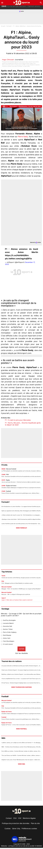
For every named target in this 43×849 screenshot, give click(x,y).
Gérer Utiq (16, 828)
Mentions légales (29, 818)
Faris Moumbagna (8, 641)
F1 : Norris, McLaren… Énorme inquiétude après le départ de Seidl (23, 424)
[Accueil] (21, 2)
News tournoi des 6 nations (21, 687)
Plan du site (35, 823)
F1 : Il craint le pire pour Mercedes (18, 420)
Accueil (3, 26)
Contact (9, 818)
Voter (21, 649)
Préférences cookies (29, 828)
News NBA (21, 764)
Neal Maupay (7, 635)
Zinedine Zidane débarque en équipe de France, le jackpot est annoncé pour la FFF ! (22, 7)
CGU (15, 818)
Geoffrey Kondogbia (9, 620)
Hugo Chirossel (8, 60)
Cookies (8, 828)
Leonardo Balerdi (8, 623)
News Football (21, 729)
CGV (19, 818)
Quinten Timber (8, 629)
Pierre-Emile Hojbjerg (9, 632)
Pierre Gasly (23, 137)
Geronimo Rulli (7, 626)
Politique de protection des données (15, 823)
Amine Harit (6, 638)
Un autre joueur (8, 644)
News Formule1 (21, 528)
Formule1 (9, 26)
